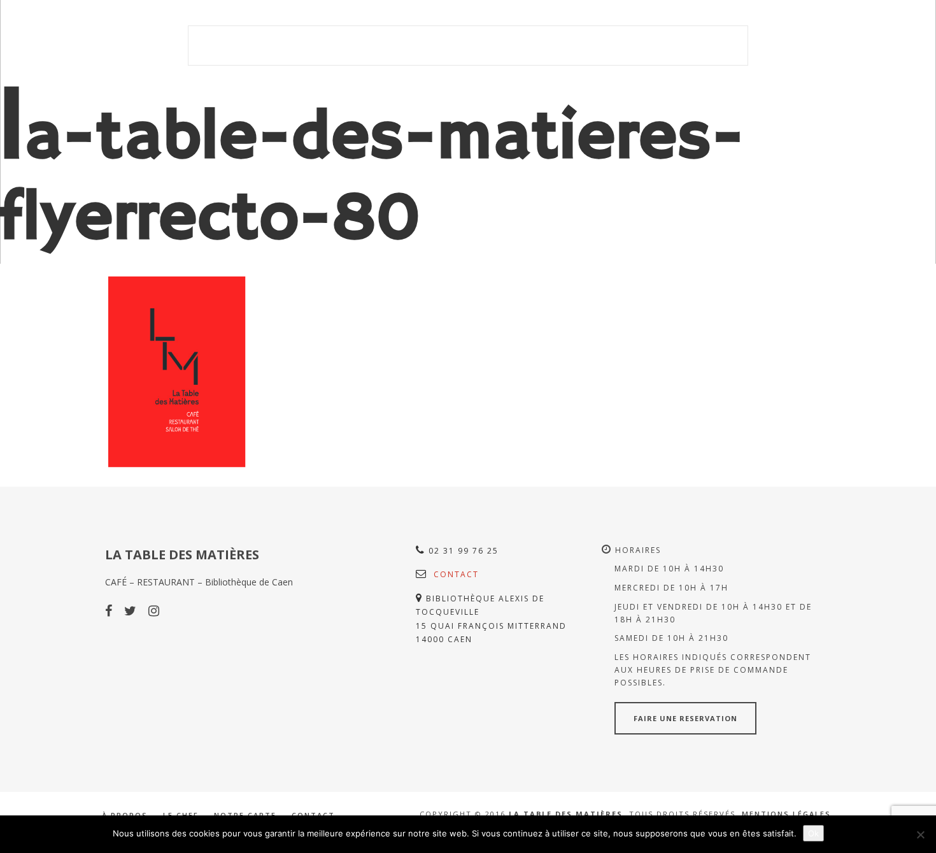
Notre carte (574, 45)
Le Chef (512, 45)
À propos (457, 45)
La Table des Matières (268, 46)
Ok (813, 833)
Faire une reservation (685, 718)
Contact (642, 45)
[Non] (920, 834)
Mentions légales (786, 814)
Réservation (709, 45)
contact (456, 574)
